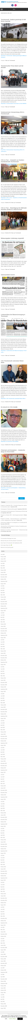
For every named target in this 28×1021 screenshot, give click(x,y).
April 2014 (3, 862)
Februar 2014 (3, 866)
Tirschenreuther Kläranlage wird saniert (8, 538)
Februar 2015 (3, 839)
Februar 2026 (3, 556)
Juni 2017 (2, 776)
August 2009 (3, 949)
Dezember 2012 (4, 898)
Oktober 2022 (3, 633)
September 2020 (4, 689)
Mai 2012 (2, 911)
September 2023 (4, 608)
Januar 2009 (3, 954)
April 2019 (3, 727)
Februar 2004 (3, 981)
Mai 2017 (2, 779)
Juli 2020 (2, 693)
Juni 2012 (2, 909)
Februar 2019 (3, 731)
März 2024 (3, 594)
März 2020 (3, 702)
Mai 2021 (2, 671)
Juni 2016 (2, 803)
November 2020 (4, 684)
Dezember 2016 (4, 790)
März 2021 (3, 675)
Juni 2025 (2, 563)
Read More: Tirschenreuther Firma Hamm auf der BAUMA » (14, 103)
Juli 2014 (2, 855)
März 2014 (3, 864)
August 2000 (3, 1008)
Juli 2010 (2, 938)
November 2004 (4, 979)
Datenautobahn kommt (8, 274)
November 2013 (4, 873)
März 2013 (3, 891)
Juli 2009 (2, 952)
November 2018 (4, 738)
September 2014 (4, 851)
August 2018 (3, 745)
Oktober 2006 (3, 970)
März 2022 (3, 648)
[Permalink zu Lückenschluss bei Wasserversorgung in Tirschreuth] (14, 336)
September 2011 (4, 922)
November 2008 (4, 956)
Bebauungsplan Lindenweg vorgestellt (12, 238)
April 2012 (3, 913)
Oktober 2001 (3, 990)
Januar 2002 (3, 988)
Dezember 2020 (4, 682)
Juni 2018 (2, 749)
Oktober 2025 (3, 561)
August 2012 (3, 904)
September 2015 (4, 824)
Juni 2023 (2, 615)
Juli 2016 (2, 801)
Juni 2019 (2, 722)
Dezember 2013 (4, 871)
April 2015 (3, 835)
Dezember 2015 (4, 817)
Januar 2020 (3, 707)
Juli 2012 (2, 907)
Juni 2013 (2, 884)
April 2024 (3, 592)
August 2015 (3, 826)
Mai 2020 (2, 698)
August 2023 (3, 610)
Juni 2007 (2, 967)
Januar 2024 (3, 599)
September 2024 (4, 581)
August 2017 (3, 772)
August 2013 (3, 880)
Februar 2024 (3, 597)
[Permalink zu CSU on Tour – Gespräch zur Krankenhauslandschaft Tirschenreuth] (14, 181)
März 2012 (3, 916)
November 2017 (4, 765)
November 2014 (4, 846)
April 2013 (3, 889)
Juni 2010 (2, 940)
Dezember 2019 (4, 709)
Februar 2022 (3, 651)
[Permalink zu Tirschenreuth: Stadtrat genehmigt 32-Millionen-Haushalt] (14, 41)
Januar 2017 (3, 788)
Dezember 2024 (4, 574)
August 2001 (3, 992)
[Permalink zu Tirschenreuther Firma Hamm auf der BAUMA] (14, 87)
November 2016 (4, 792)
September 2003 (4, 983)
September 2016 (4, 797)
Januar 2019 (3, 734)
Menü (14, 9)
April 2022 (3, 646)
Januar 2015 (3, 842)
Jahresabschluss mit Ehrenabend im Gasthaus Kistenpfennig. (13, 526)
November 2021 (4, 657)
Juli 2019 (2, 720)
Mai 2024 (2, 590)
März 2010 (3, 943)
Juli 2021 (2, 666)
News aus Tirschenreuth (10, 60)
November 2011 (4, 918)
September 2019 (4, 716)
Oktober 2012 (3, 902)
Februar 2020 (3, 704)
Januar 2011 (3, 931)
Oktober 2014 (3, 848)
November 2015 (4, 819)
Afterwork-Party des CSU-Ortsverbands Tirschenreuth (11, 540)
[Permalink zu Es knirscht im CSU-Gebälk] (14, 427)
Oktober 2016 (3, 794)
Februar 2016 (3, 812)
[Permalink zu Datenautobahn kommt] (14, 294)
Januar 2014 (3, 869)
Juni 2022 (2, 642)
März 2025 (3, 567)
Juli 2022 (2, 639)
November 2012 (4, 900)
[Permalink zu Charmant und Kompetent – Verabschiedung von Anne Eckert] (14, 471)
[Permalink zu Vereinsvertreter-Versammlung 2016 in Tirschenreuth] (14, 133)
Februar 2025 (3, 570)
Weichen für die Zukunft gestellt (7, 547)
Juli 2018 (2, 747)
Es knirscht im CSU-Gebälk (9, 407)
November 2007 (4, 963)
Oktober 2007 (3, 965)
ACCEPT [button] (20, 1018)
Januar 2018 (3, 761)
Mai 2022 (2, 644)
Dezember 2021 (4, 655)
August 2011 (3, 925)
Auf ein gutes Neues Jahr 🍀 (6, 545)
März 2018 (3, 756)
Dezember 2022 (4, 628)
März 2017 (3, 783)
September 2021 (4, 662)
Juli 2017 (2, 774)
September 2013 (4, 878)
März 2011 (3, 929)
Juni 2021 (2, 669)
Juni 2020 (2, 695)
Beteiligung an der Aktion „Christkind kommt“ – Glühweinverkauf (13, 529)
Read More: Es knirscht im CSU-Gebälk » (10, 441)
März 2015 (3, 837)
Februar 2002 (3, 985)
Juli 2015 (2, 828)
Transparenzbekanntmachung (14, 1014)
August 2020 (3, 691)
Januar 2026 (3, 558)
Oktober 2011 (3, 920)
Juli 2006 (2, 974)
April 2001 (3, 1001)
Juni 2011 (2, 927)
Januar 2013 (3, 895)
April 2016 (3, 808)
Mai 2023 (2, 617)
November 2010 (4, 934)
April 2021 (3, 673)
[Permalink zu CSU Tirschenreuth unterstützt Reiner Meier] (14, 382)
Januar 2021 (3, 680)
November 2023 (4, 603)
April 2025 (3, 565)
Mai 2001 (2, 999)
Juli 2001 (2, 994)
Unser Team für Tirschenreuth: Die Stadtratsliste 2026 (11, 542)
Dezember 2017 (4, 763)
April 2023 (3, 619)
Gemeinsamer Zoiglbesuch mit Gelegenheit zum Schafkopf (12, 522)
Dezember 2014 (4, 844)
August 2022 (3, 637)
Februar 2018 (3, 758)
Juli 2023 (2, 612)
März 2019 (3, 729)
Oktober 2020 (3, 686)
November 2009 (4, 947)
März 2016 (3, 810)
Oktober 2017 (3, 767)
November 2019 (4, 711)
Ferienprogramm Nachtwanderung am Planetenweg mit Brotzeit (13, 511)
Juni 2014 (2, 857)
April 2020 (3, 700)
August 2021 (3, 664)
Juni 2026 (2, 554)
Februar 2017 (3, 785)
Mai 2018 (2, 752)
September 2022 (4, 635)
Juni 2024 (2, 588)
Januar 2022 (3, 653)
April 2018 (3, 754)
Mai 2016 (2, 806)
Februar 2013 (3, 893)
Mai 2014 (2, 860)
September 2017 (4, 770)
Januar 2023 (3, 626)
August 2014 (3, 853)
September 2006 (4, 972)
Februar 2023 (3, 624)
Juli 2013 (2, 882)
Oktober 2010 (3, 936)
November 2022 (4, 630)
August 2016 (3, 799)
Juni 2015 (2, 830)
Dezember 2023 (4, 601)
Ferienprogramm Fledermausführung (8, 509)
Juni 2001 (2, 997)
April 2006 (3, 976)
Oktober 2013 (3, 875)
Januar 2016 (3, 815)
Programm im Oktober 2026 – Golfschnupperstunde (11, 515)
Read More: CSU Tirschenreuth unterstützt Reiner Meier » (13, 398)
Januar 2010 (3, 945)
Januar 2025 (3, 572)
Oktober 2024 (3, 579)
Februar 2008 (3, 958)
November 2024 (4, 576)
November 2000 (4, 1006)
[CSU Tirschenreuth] (14, 2)
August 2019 (3, 718)
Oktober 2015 (3, 821)
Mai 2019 (2, 725)
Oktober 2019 (3, 713)
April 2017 (3, 781)
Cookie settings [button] (12, 1018)
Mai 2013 (2, 886)
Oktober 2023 (3, 606)
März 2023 (3, 621)
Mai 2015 (2, 833)
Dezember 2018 (4, 736)
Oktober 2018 (3, 740)
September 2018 (4, 743)
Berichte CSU (8, 202)
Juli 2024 (2, 585)
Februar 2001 (3, 1003)
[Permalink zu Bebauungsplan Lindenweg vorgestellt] (14, 258)
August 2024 (3, 583)
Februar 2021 (3, 678)
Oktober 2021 (3, 660)
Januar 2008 (3, 961)
